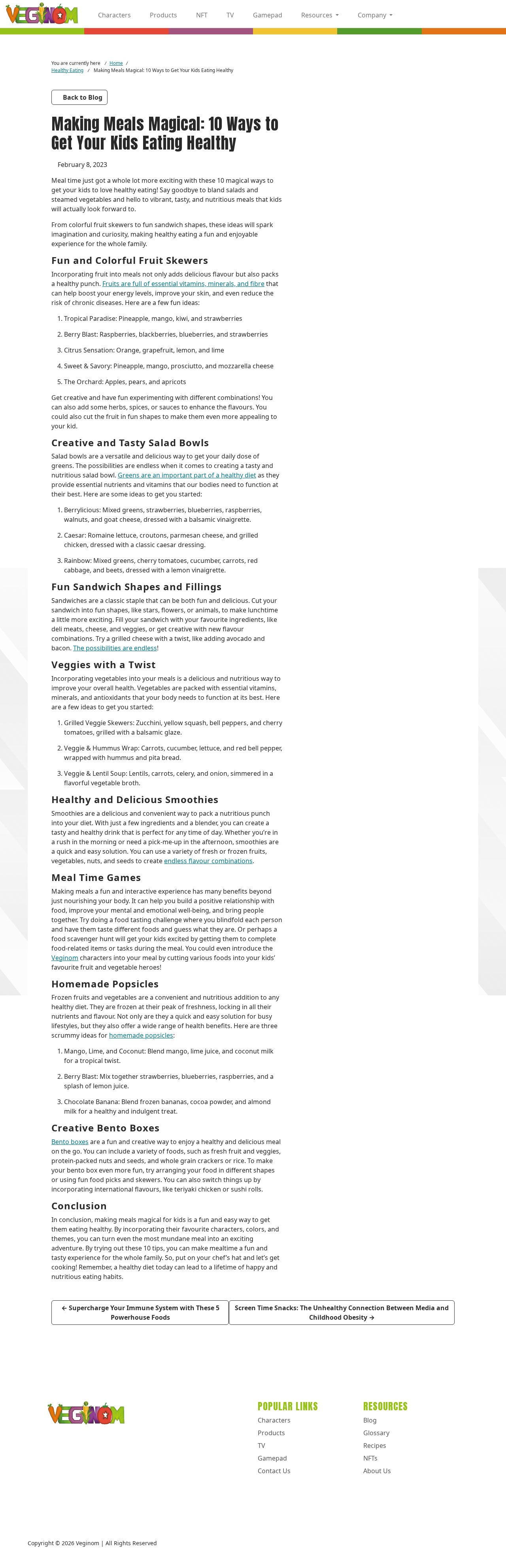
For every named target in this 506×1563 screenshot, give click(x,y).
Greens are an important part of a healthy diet (187, 475)
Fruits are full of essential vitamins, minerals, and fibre (183, 283)
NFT (201, 15)
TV (229, 15)
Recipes (374, 1445)
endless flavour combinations (208, 860)
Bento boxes (70, 1141)
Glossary (376, 1432)
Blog (370, 1420)
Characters (113, 15)
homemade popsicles (141, 1035)
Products (162, 15)
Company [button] (372, 15)
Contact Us (274, 1470)
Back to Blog (81, 97)
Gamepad (266, 15)
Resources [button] (317, 15)
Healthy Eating (67, 70)
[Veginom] (42, 14)
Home (116, 63)
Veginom (64, 957)
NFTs (370, 1458)
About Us (377, 1470)
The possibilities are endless (115, 648)
